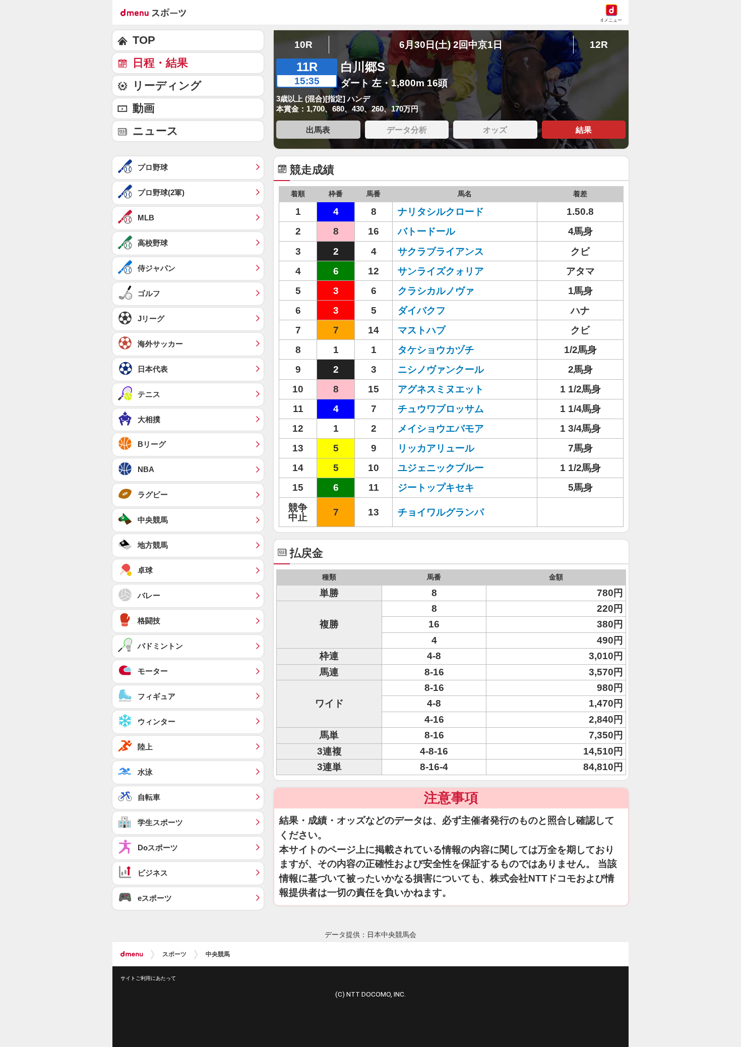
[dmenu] (131, 954)
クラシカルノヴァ (436, 290)
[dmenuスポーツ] (157, 12)
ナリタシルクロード (441, 211)
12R (599, 44)
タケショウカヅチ (436, 349)
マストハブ (422, 330)
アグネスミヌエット (441, 389)
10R (303, 44)
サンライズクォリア (441, 271)
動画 (144, 108)
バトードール (426, 231)
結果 (584, 129)
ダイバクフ (422, 310)
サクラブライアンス (441, 251)
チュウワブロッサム (441, 408)
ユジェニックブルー (441, 467)
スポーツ (174, 954)
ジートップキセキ (436, 487)
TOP (144, 40)
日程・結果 (160, 62)
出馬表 (318, 129)
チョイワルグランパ (441, 512)
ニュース (155, 131)
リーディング (167, 85)
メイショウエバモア (441, 428)
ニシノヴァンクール (441, 369)
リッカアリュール (436, 448)
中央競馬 (218, 954)
